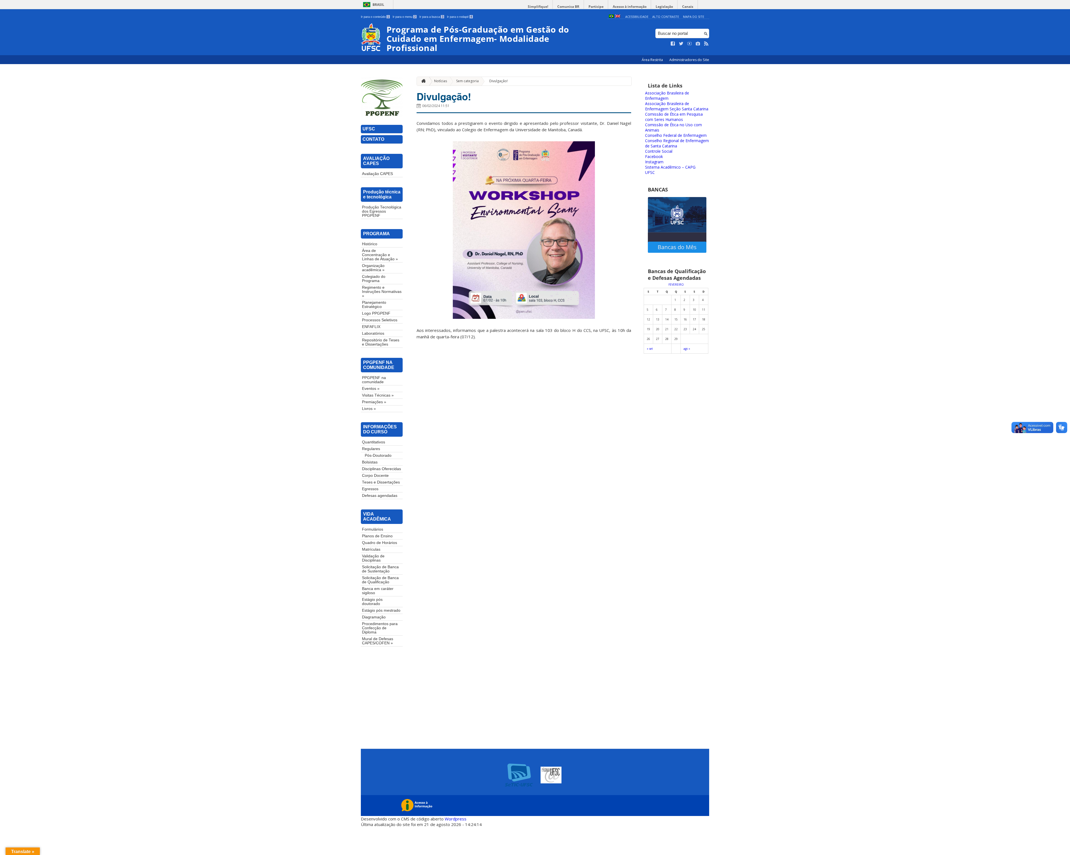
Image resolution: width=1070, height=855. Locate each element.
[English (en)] (617, 16)
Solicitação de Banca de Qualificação (380, 580)
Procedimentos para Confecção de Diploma (380, 628)
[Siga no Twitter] (681, 44)
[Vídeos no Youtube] (689, 44)
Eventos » (371, 389)
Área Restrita (653, 59)
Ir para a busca (431, 16)
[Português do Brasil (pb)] (611, 16)
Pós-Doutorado (378, 455)
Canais (687, 6)
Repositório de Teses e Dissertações (380, 342)
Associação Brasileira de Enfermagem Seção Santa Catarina (676, 106)
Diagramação (374, 617)
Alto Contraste (665, 16)
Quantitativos (373, 442)
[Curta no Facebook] (673, 44)
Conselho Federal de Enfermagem (676, 135)
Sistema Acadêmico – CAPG (670, 167)
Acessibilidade (636, 16)
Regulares (371, 449)
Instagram (654, 161)
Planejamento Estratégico (374, 304)
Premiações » (374, 402)
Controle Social (658, 151)
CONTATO (373, 139)
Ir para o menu (404, 16)
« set (650, 349)
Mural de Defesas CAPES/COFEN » (377, 641)
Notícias (440, 81)
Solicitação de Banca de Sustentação (380, 569)
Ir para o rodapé (459, 16)
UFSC (369, 129)
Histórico (369, 244)
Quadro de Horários (379, 543)
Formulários (372, 529)
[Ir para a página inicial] (422, 81)
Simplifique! (538, 6)
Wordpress (455, 819)
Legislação (664, 6)
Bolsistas (370, 462)
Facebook (654, 156)
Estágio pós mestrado (381, 610)
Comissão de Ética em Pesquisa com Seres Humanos (674, 116)
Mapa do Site (693, 16)
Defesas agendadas (379, 496)
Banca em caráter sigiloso (377, 591)
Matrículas (371, 549)
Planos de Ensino (377, 536)
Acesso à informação (629, 6)
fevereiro (676, 284)
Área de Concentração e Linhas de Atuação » (380, 255)
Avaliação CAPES (377, 174)
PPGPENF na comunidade (374, 380)
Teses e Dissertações (381, 482)
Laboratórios (373, 333)
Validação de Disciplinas (373, 558)
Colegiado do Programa (373, 279)
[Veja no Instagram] (698, 44)
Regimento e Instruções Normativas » (382, 291)
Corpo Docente (375, 475)
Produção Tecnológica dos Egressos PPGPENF (381, 211)
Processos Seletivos (379, 320)
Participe (596, 6)
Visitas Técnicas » (378, 395)
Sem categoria (467, 81)
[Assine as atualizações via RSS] (706, 44)
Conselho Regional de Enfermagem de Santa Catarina (677, 143)
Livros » (369, 409)
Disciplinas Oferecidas (381, 469)
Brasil (378, 4)
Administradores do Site (689, 59)
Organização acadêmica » (373, 268)
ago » (687, 349)
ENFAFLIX (371, 327)
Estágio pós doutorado (372, 601)
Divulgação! (498, 81)
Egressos (370, 489)
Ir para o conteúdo (375, 16)
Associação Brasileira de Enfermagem (667, 95)
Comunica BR (568, 6)
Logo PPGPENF (376, 313)
